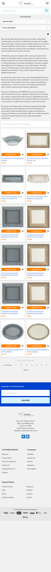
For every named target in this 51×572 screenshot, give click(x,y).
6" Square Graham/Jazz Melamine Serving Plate (35, 312)
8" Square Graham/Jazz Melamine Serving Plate (9, 312)
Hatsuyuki (29, 487)
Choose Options (10, 154)
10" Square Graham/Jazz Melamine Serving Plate (35, 274)
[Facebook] (27, 436)
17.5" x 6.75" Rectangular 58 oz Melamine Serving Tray (11, 198)
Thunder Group (7, 487)
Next (25, 370)
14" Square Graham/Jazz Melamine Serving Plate (35, 236)
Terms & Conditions (9, 461)
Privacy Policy (7, 458)
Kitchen (30, 461)
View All (29, 497)
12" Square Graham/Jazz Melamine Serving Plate (9, 274)
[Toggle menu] (3, 3)
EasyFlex (29, 494)
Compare (22, 154)
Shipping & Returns (8, 469)
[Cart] (47, 3)
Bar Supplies (31, 469)
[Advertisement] (25, 546)
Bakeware (30, 465)
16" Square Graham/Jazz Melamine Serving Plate (9, 236)
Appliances (31, 458)
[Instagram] (23, 436)
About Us (5, 454)
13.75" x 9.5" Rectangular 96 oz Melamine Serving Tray (37, 198)
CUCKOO (29, 490)
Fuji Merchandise (8, 497)
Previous (8, 365)
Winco (4, 494)
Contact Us (6, 465)
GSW (3, 490)
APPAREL (30, 454)
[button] (48, 34)
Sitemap (5, 472)
